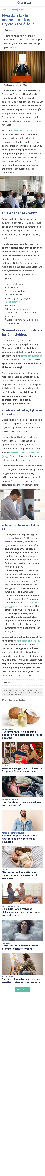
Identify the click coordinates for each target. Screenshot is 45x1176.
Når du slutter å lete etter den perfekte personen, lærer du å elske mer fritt (19, 875)
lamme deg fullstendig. (31, 356)
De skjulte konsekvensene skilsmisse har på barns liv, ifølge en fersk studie (21, 912)
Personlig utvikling (17, 10)
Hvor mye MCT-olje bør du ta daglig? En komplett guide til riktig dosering (22, 734)
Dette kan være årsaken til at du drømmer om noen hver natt (20, 947)
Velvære (5, 10)
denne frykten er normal (22, 130)
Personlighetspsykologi (13, 833)
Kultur (5, 766)
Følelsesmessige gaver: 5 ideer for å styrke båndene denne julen (22, 770)
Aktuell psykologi (10, 799)
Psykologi (6, 943)
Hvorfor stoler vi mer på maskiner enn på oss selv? (21, 804)
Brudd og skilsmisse (10, 906)
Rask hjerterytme (13, 302)
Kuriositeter (7, 977)
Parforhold (7, 870)
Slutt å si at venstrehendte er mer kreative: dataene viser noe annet (21, 981)
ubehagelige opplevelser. (27, 640)
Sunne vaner (7, 729)
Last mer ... (22, 989)
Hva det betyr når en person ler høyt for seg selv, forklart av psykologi (20, 838)
